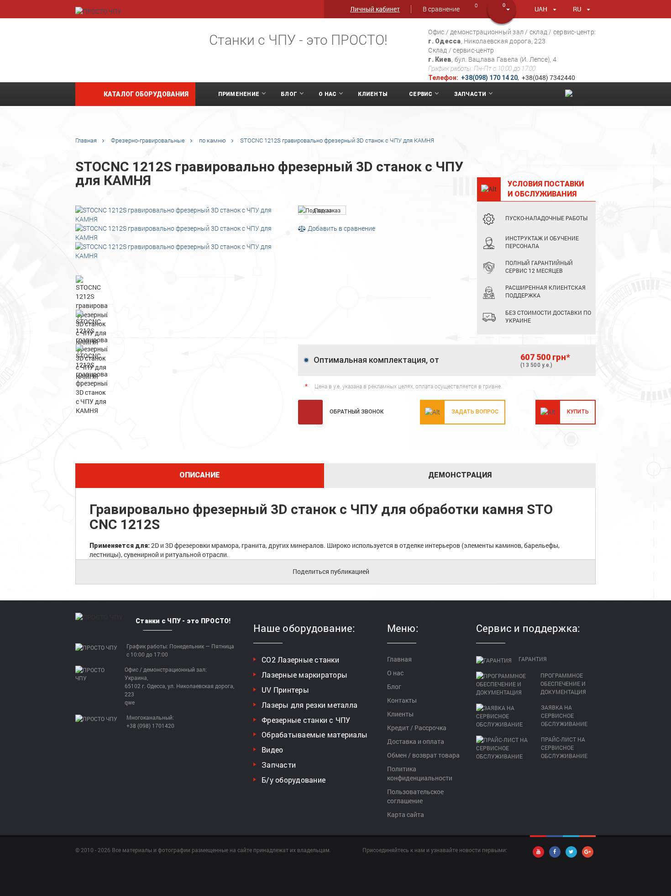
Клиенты (373, 94)
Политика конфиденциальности (419, 773)
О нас (327, 94)
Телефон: (444, 77)
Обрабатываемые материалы (314, 734)
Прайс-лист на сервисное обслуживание (564, 747)
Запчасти (470, 94)
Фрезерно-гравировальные (148, 140)
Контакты (402, 700)
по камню (212, 140)
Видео (272, 749)
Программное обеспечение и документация (563, 683)
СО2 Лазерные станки (300, 659)
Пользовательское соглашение (415, 796)
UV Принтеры (285, 690)
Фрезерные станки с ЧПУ (306, 720)
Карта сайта (405, 814)
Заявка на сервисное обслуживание (564, 715)
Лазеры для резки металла (309, 705)
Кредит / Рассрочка (416, 727)
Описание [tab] (199, 475)
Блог (289, 94)
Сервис (421, 94)
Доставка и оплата (415, 741)
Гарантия (533, 659)
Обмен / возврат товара (423, 755)
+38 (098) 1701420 (150, 725)
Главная (86, 140)
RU (577, 9)
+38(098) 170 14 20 (489, 77)
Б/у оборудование (293, 780)
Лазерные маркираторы (304, 674)
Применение (239, 94)
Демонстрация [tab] (460, 475)
